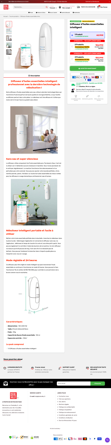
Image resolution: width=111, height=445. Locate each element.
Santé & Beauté (65, 12)
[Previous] (1, 1)
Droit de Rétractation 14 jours (68, 420)
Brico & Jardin (53, 12)
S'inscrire (98, 383)
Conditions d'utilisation (66, 418)
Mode (31, 12)
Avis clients (62, 401)
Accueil (5, 16)
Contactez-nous (64, 396)
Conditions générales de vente (68, 415)
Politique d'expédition (65, 410)
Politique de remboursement (67, 412)
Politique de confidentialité (67, 407)
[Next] (109, 1)
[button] (87, 35)
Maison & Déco (41, 12)
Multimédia (77, 12)
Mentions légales (64, 404)
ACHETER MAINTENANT (88, 68)
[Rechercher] (46, 7)
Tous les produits (14, 16)
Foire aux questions (65, 399)
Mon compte (66, 8)
